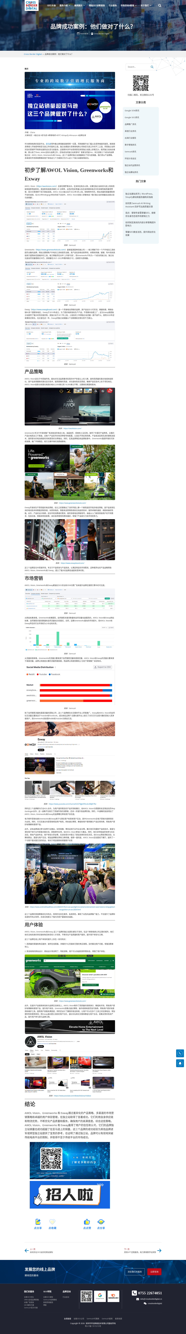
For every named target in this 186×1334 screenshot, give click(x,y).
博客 (45, 1305)
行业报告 (113, 5)
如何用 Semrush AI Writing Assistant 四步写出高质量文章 (139, 205)
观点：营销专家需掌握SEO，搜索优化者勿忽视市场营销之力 (140, 214)
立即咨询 (154, 1271)
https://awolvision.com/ (46, 186)
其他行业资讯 (130, 131)
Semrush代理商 (93, 1318)
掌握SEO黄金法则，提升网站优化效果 (140, 234)
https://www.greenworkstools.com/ (50, 249)
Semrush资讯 (130, 151)
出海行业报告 (130, 138)
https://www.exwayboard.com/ (44, 309)
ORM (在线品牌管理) (31, 1299)
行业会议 (66, 1297)
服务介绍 (64, 5)
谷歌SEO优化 (29, 1297)
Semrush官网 (107, 1318)
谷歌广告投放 (29, 1302)
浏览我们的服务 (135, 1271)
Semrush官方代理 (31, 1307)
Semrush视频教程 (50, 1299)
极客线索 (118, 1318)
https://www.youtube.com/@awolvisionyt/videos (72, 1096)
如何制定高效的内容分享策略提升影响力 (140, 224)
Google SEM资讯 (132, 110)
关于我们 (145, 5)
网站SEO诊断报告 (97, 5)
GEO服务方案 (29, 1305)
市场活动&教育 (127, 5)
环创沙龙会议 (130, 158)
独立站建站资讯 (131, 172)
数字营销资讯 (130, 144)
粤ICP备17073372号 (93, 1326)
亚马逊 (48, 144)
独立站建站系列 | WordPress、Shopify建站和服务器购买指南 (139, 195)
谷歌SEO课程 (48, 1297)
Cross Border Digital (101, 33)
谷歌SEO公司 (79, 1318)
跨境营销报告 (48, 1302)
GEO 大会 (51, 5)
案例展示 (78, 5)
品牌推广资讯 (130, 124)
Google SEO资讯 (132, 117)
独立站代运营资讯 (132, 165)
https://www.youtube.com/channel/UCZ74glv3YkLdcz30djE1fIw (72, 804)
